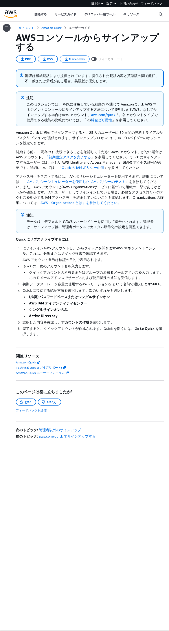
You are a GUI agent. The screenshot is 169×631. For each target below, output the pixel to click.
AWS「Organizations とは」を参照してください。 (80, 202)
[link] (79, 28)
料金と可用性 (101, 120)
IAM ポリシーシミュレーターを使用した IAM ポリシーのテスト (75, 181)
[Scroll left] (31, 14)
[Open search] (161, 14)
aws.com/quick (103, 115)
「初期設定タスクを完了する (68, 157)
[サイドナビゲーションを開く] (7, 28)
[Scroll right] (142, 14)
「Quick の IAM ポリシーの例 (81, 167)
